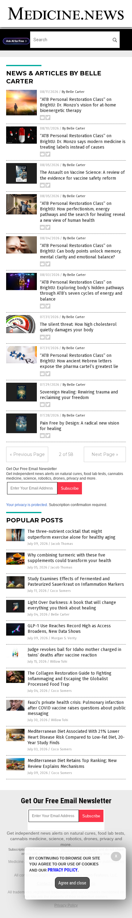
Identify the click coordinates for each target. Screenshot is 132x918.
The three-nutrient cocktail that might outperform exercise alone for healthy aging (71, 534)
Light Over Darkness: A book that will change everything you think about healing (72, 605)
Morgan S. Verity (63, 638)
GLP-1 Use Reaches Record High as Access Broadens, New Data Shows (69, 628)
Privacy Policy (66, 905)
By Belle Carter (73, 92)
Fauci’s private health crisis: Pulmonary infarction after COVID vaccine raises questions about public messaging (77, 708)
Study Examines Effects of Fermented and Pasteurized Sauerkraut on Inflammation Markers (76, 581)
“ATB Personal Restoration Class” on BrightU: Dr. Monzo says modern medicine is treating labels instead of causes (83, 141)
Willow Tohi (58, 662)
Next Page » (104, 454)
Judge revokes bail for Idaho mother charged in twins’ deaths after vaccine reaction (74, 652)
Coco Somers (60, 591)
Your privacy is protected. (27, 505)
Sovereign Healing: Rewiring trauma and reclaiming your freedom (79, 394)
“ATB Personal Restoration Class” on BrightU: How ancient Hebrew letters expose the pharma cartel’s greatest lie (79, 361)
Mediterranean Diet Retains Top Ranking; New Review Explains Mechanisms (72, 763)
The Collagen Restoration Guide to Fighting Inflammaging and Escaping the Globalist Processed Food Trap (69, 679)
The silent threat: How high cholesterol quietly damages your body (78, 327)
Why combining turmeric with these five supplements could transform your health (69, 558)
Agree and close (72, 882)
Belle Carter (60, 615)
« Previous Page (27, 454)
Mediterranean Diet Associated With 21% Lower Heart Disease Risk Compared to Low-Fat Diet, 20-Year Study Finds (76, 737)
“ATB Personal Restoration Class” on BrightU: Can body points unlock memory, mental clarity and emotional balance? (80, 251)
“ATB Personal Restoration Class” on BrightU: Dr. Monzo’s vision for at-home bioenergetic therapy (78, 105)
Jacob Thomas (62, 544)
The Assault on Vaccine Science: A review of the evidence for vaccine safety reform (82, 175)
